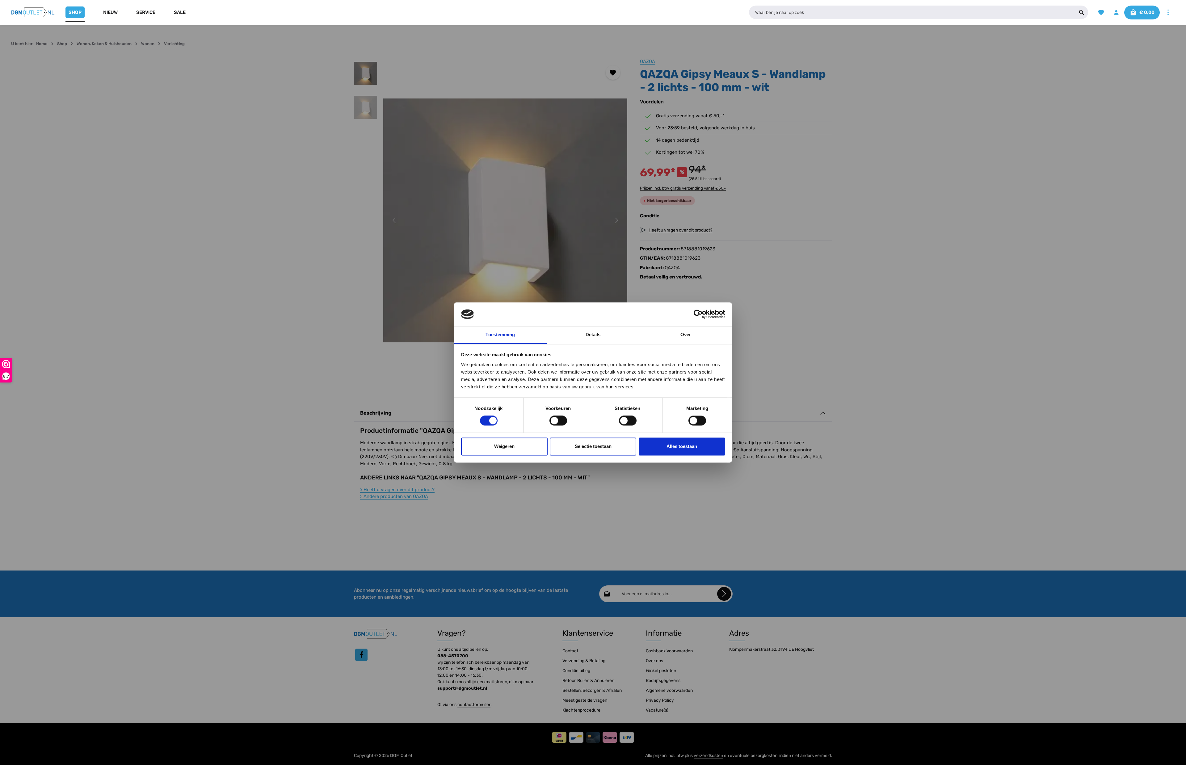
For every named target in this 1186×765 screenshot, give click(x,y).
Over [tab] (685, 334)
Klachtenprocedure (581, 710)
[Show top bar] (1168, 12)
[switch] (558, 421)
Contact (570, 651)
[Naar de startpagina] (33, 12)
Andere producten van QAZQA (394, 496)
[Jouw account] (1116, 12)
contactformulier (473, 704)
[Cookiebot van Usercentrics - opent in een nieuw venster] (698, 314)
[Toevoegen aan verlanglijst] (613, 72)
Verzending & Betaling (583, 660)
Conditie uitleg (576, 670)
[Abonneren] (724, 594)
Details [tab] (593, 334)
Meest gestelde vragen (584, 700)
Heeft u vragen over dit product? (397, 489)
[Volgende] (616, 220)
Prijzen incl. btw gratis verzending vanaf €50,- (683, 188)
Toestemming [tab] (500, 334)
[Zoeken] (1081, 12)
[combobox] (912, 12)
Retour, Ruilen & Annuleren (588, 680)
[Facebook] (361, 655)
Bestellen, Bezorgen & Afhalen (592, 690)
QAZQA (647, 61)
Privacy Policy (660, 700)
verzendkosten (708, 755)
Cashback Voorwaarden (669, 651)
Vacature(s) (657, 710)
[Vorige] (394, 220)
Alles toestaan (682, 446)
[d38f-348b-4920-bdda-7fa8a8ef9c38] (505, 220)
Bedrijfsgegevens (663, 680)
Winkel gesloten (661, 670)
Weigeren (504, 446)
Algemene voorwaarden (669, 690)
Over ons (654, 660)
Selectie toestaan (593, 446)
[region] (491, 220)
